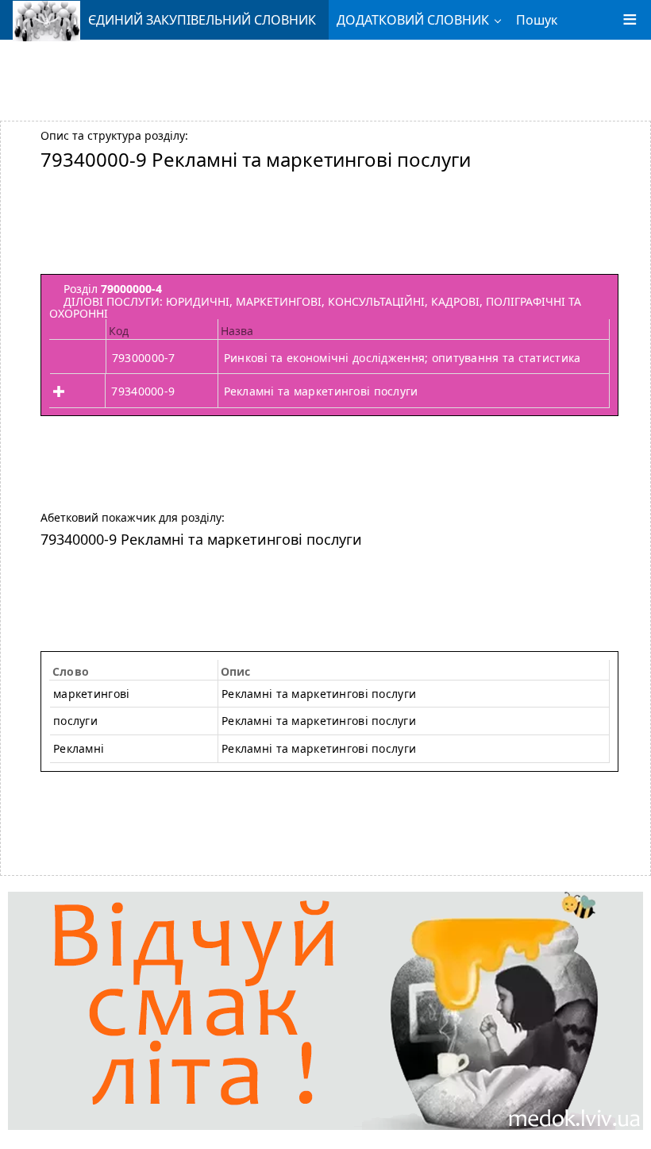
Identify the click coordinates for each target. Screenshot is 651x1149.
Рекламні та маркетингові (318, 720)
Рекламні (78, 748)
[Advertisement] (325, 74)
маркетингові (91, 693)
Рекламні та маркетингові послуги (321, 391)
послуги (75, 720)
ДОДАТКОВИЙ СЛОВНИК (413, 20)
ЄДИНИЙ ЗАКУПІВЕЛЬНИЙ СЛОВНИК (202, 20)
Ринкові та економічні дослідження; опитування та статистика (402, 357)
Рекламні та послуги (318, 693)
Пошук (536, 20)
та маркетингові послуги (318, 748)
